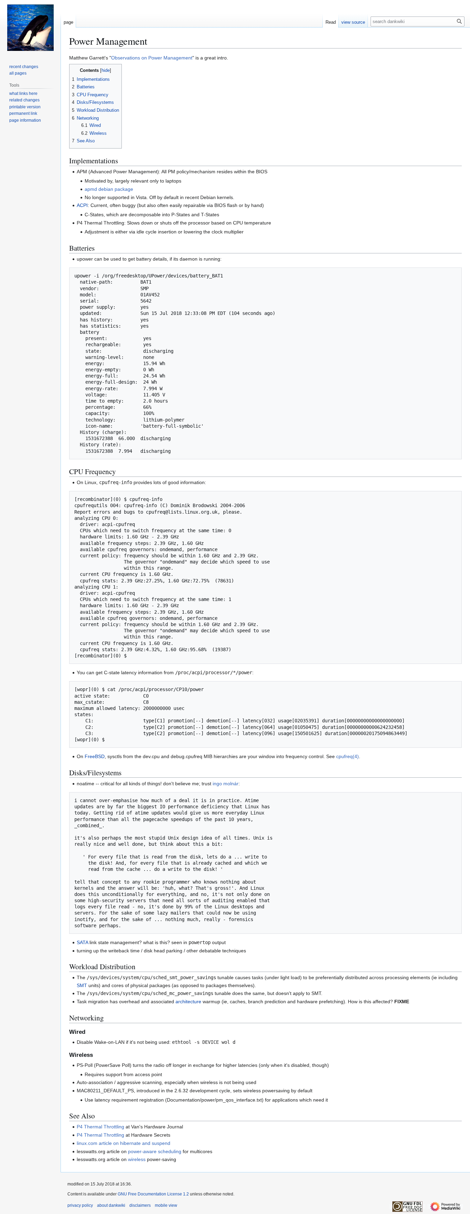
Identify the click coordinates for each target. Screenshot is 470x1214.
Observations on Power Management (151, 58)
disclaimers (140, 1205)
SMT (82, 985)
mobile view (166, 1205)
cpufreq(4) (347, 756)
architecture (188, 1001)
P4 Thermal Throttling (100, 1126)
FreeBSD (95, 756)
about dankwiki (111, 1205)
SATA (82, 942)
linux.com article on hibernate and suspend (123, 1143)
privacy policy (80, 1205)
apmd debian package (109, 189)
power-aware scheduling (154, 1151)
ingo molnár (225, 783)
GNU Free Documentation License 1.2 (153, 1194)
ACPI (82, 205)
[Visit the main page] (30, 27)
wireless (137, 1159)
